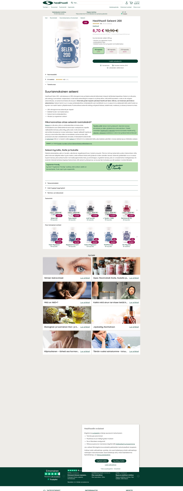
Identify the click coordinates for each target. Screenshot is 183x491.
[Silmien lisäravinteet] (67, 269)
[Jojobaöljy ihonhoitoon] (116, 318)
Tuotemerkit (62, 7)
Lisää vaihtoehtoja (110, 465)
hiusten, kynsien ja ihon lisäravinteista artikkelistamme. (74, 143)
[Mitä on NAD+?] (67, 294)
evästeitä (95, 433)
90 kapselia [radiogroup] (98, 50)
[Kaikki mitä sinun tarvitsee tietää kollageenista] (116, 294)
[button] (134, 3)
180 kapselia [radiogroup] (111, 50)
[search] (96, 2)
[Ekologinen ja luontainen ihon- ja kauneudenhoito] (67, 318)
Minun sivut (136, 7)
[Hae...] (72, 3)
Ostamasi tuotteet (126, 7)
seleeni (72, 139)
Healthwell (96, 26)
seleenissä (50, 139)
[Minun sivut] (126, 3)
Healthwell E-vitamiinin (107, 130)
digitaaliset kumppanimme (125, 444)
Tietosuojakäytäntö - (107, 469)
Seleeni (47, 125)
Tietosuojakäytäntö (103, 455)
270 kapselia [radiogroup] (125, 50)
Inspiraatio (71, 7)
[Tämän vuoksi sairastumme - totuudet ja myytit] (116, 343)
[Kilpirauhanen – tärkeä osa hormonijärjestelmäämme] (67, 343)
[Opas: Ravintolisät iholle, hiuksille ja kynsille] (116, 269)
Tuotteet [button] (45, 7)
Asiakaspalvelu (114, 7)
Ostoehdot (117, 469)
